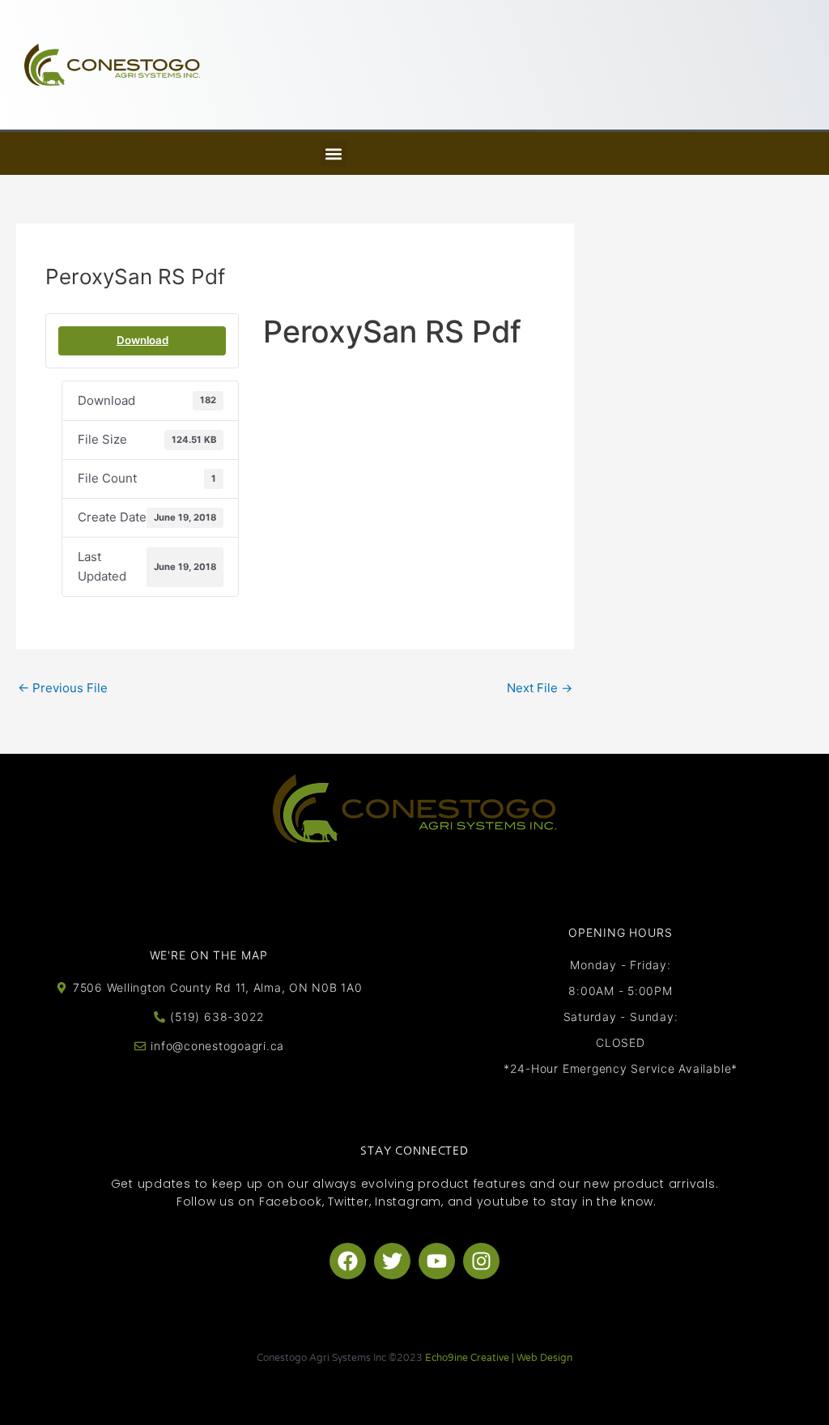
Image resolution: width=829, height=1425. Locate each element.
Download (142, 340)
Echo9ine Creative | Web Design (498, 1357)
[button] (334, 153)
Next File (539, 687)
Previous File (63, 687)
